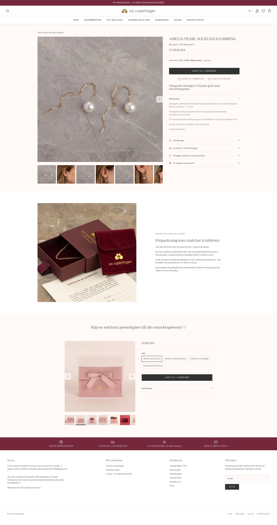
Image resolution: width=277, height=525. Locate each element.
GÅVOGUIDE (239, 514)
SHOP (75, 20)
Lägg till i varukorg (204, 71)
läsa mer (207, 60)
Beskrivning (174, 99)
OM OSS (177, 20)
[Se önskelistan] (263, 10)
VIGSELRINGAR (162, 20)
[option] (100, 99)
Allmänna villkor (113, 470)
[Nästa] (159, 99)
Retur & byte (175, 470)
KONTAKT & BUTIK (195, 20)
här (207, 124)
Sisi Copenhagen (18, 514)
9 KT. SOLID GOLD (115, 20)
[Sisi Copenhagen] (139, 11)
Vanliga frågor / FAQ (178, 466)
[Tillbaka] (68, 376)
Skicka (232, 487)
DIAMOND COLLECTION (138, 20)
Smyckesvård (175, 477)
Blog (172, 485)
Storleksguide (176, 474)
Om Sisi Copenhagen (115, 466)
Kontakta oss (175, 482)
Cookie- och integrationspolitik (119, 474)
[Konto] (256, 11)
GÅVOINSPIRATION (92, 20)
